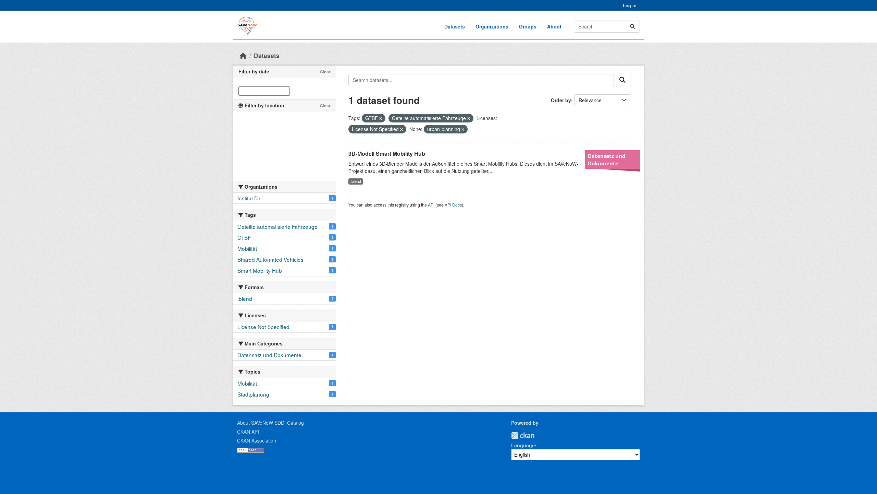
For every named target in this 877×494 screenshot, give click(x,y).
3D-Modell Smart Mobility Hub (386, 153)
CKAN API (248, 431)
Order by (561, 100)
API (431, 205)
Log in (630, 5)
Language (523, 445)
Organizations (491, 26)
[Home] (243, 55)
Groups (527, 26)
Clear (325, 72)
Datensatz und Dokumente (607, 159)
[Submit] (632, 27)
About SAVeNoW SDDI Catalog (270, 422)
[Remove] (380, 118)
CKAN (522, 435)
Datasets (454, 26)
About (554, 26)
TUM (539, 435)
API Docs (453, 205)
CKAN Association (256, 440)
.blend (355, 181)
